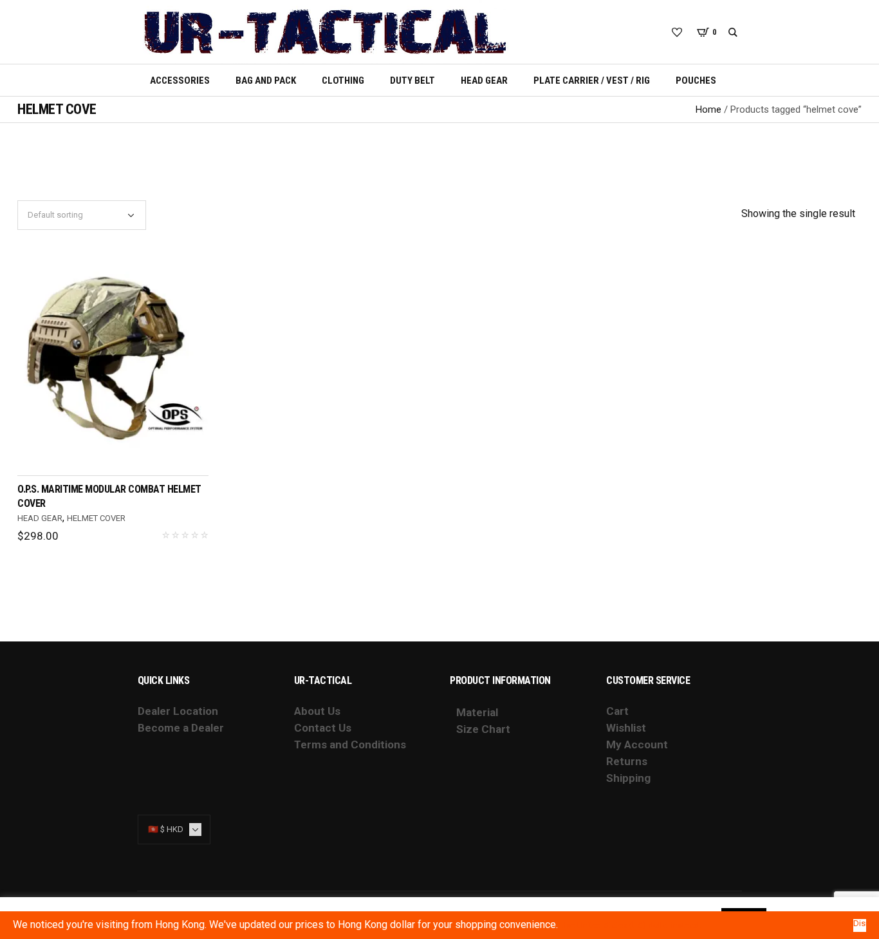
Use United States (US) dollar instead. (630, 925)
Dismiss (859, 923)
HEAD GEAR (39, 518)
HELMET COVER (96, 518)
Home (708, 109)
